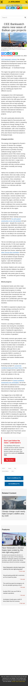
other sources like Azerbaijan (10, 252)
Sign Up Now (10, 460)
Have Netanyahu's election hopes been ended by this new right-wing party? (13, 550)
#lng (15, 468)
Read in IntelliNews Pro (14, 478)
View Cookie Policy (20, 681)
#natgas (9, 468)
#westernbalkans (5, 471)
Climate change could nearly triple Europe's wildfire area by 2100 (13, 513)
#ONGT (3, 468)
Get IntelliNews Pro (14, 483)
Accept (13, 681)
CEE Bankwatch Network (9, 59)
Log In (7, 5)
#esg (13, 471)
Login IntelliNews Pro (16, 5)
